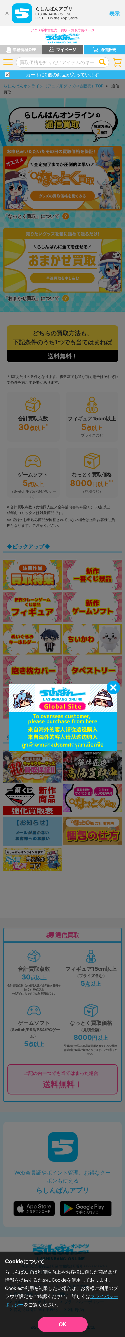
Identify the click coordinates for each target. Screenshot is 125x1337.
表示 (114, 13)
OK (63, 1324)
